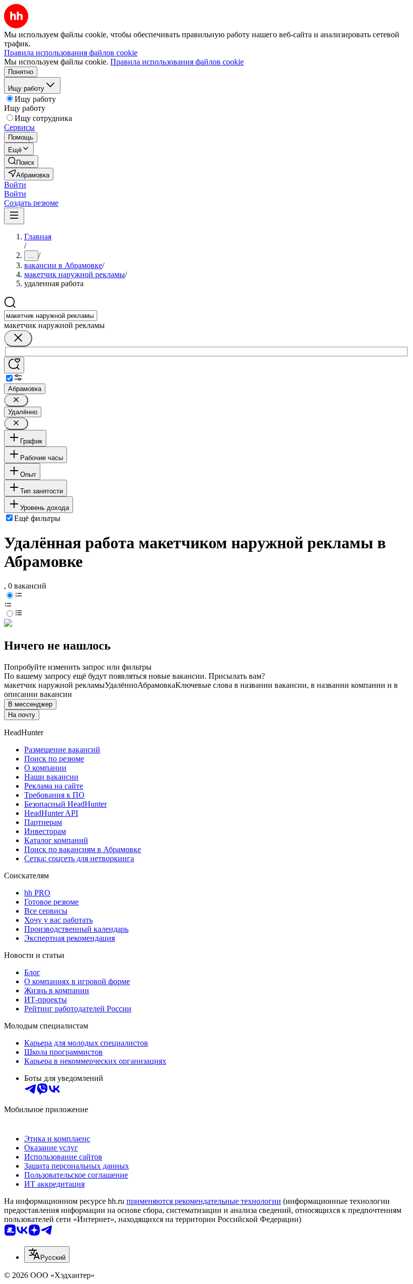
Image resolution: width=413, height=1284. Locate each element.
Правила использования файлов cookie (177, 61)
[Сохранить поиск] (14, 365)
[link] (21, 161)
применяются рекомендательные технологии (203, 1201)
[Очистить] (18, 338)
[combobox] (50, 315)
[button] (15, 184)
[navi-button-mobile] (14, 216)
